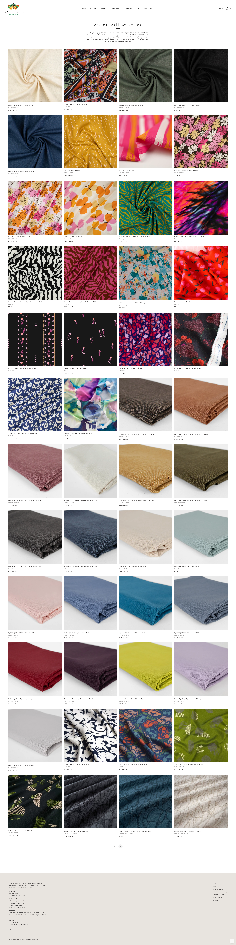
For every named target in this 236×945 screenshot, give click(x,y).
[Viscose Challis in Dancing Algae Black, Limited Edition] (35, 273)
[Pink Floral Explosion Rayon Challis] (35, 208)
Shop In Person (218, 889)
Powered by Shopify (32, 939)
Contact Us (216, 900)
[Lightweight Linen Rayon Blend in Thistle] (201, 669)
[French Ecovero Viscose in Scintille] (145, 339)
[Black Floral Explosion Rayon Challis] (201, 141)
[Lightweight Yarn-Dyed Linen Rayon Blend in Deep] (90, 537)
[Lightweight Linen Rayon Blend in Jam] (35, 669)
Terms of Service (218, 895)
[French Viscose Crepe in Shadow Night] (90, 735)
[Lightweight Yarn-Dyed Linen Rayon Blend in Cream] (90, 471)
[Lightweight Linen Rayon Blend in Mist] (201, 537)
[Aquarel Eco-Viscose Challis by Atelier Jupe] (90, 404)
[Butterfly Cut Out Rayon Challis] (90, 208)
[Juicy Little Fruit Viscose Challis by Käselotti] (35, 404)
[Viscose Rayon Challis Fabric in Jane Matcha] (201, 735)
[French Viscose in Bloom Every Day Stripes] (35, 339)
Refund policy (217, 897)
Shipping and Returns (220, 892)
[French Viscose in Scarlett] (201, 273)
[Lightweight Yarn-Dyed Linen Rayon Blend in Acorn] (201, 404)
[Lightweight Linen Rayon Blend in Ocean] (145, 603)
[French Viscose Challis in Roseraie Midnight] (145, 735)
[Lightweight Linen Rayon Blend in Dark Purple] (90, 669)
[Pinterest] (19, 929)
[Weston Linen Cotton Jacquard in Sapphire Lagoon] (145, 801)
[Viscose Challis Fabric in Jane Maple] (35, 801)
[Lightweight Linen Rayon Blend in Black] (201, 75)
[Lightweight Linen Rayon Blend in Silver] (35, 735)
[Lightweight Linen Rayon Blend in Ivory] (35, 75)
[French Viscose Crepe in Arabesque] (90, 75)
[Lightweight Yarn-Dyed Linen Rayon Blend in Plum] (35, 471)
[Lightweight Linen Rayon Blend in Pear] (145, 669)
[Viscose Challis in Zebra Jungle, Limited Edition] (145, 208)
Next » (120, 846)
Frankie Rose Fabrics (20, 939)
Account (220, 9)
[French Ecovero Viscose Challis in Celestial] (201, 339)
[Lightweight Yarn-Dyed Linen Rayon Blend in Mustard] (145, 471)
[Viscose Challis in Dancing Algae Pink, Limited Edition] (90, 273)
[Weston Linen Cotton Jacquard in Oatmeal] (201, 801)
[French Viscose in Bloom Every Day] (90, 339)
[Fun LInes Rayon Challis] (145, 141)
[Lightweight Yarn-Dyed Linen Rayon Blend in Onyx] (35, 537)
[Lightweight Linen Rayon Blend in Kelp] (145, 75)
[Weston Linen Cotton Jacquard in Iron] (90, 801)
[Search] (227, 9)
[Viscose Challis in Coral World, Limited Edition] (201, 208)
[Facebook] (10, 929)
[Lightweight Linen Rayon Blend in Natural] (145, 537)
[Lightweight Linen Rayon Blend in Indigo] (35, 141)
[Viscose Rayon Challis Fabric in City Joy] (145, 273)
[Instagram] (14, 929)
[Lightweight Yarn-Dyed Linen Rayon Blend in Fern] (201, 471)
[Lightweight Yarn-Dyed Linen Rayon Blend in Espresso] (145, 404)
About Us (216, 886)
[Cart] (232, 9)
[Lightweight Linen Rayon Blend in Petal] (35, 603)
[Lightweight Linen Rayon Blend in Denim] (90, 603)
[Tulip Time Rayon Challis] (90, 141)
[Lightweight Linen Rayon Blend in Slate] (201, 603)
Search (215, 883)
